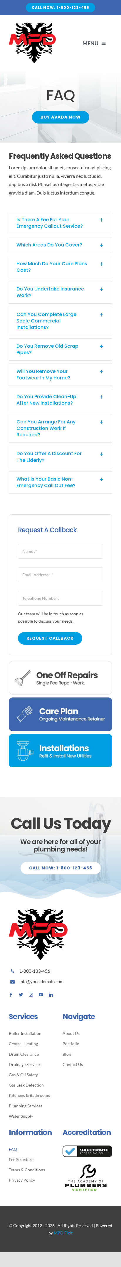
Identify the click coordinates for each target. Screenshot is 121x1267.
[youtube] (41, 995)
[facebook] (11, 995)
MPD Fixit (63, 1232)
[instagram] (31, 995)
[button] (60, 223)
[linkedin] (51, 995)
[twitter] (21, 995)
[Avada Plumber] (32, 25)
